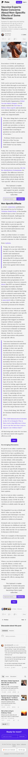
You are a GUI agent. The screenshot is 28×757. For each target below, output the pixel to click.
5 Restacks (19, 609)
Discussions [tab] (13, 676)
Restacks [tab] (11, 630)
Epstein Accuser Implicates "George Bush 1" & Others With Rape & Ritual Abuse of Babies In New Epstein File (10, 698)
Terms (18, 744)
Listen (24, 34)
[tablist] (8, 630)
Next (23, 619)
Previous (6, 619)
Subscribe (19, 2)
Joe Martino (11, 718)
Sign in (24, 2)
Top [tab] (3, 676)
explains (8, 243)
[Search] (25, 676)
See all (4, 724)
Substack (6, 753)
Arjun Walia (8, 33)
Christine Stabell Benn (8, 211)
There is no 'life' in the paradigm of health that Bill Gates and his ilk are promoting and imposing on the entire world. (9, 687)
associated (6, 300)
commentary (11, 207)
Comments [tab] (5, 630)
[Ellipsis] (26, 645)
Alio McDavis (8, 645)
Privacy (14, 744)
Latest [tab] (7, 676)
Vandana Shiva (12, 690)
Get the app (22, 750)
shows (3, 284)
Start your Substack (10, 750)
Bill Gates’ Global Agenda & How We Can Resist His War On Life (10, 682)
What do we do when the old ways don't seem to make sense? (10, 715)
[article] (14, 686)
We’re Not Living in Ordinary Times (7, 712)
